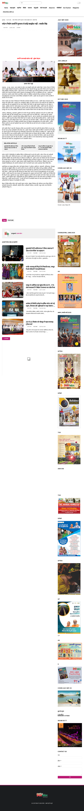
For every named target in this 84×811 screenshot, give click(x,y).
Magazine (76, 8)
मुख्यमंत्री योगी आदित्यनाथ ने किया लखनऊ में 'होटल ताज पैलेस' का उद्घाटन (11, 147)
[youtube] (81, 15)
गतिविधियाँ (59, 8)
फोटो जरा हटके (43, 8)
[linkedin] (16, 224)
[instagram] (78, 15)
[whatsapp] (10, 224)
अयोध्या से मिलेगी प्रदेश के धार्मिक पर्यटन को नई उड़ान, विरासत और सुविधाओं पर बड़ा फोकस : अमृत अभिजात (40, 304)
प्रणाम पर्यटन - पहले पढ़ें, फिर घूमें (45, 803)
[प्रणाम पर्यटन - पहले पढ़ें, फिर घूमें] (5, 4)
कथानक (30, 8)
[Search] (40, 2)
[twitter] (73, 15)
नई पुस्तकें (36, 8)
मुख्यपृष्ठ (3, 20)
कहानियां (19, 8)
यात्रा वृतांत (12, 8)
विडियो (24, 8)
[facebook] (70, 15)
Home (6, 8)
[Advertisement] (28, 44)
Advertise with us (8, 12)
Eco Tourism (67, 8)
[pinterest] (75, 15)
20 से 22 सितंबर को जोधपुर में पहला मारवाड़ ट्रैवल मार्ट (39, 323)
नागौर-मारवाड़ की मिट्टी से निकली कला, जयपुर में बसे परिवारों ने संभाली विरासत (28, 147)
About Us (52, 8)
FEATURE (8, 20)
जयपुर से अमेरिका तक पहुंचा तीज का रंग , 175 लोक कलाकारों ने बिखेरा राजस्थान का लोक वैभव (45, 147)
